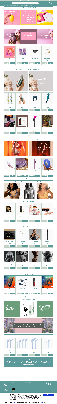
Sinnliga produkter (13, 5)
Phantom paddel (47, 241)
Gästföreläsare (6, 390)
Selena (22, 170)
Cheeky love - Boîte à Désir (47, 263)
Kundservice (48, 0)
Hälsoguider (26, 5)
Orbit (9, 288)
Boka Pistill (5, 384)
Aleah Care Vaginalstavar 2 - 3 (10, 350)
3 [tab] (28, 112)
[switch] (22, 402)
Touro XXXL (35, 288)
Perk (47, 288)
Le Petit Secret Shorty (34, 263)
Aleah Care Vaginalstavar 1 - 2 (47, 350)
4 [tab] (29, 112)
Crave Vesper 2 (22, 241)
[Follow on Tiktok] (50, 384)
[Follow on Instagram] (48, 384)
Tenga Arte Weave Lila (22, 58)
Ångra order (5, 385)
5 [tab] (30, 112)
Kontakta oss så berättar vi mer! (28, 364)
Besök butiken (6, 383)
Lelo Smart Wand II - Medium (47, 105)
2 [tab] (28, 135)
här (38, 326)
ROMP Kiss (9, 58)
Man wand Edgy (22, 288)
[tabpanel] (9, 55)
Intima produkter (6, 5)
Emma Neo (35, 170)
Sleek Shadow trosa (35, 58)
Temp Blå (47, 170)
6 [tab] (31, 296)
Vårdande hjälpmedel (20, 5)
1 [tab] (26, 178)
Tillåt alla (48, 394)
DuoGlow (9, 170)
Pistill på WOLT (6, 389)
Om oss (30, 5)
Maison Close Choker (34, 241)
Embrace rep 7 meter (9, 241)
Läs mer (6, 63)
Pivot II (35, 105)
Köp (12, 63)
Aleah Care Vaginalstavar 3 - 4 (35, 350)
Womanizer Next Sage (22, 105)
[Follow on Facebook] (46, 384)
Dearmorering (6, 388)
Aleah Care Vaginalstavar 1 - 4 (22, 350)
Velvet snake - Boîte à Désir (22, 263)
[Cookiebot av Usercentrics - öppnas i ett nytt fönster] (5, 402)
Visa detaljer (42, 402)
